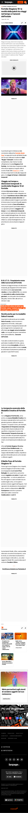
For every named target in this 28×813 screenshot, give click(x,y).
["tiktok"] (3, 718)
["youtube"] (10, 718)
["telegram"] (20, 718)
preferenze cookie (12, 738)
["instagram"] (6, 718)
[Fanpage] (14, 765)
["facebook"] (17, 718)
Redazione (3, 738)
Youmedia (3, 733)
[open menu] (2, 2)
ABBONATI (20, 2)
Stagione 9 (16, 170)
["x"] (13, 718)
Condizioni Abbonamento (16, 735)
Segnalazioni (11, 733)
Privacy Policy (19, 733)
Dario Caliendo (9, 22)
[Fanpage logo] (9, 2)
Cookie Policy (4, 735)
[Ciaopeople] (14, 809)
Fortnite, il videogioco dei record (10, 6)
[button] (25, 22)
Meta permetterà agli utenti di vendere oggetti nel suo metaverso (14, 691)
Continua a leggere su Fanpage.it (14, 569)
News (2, 624)
